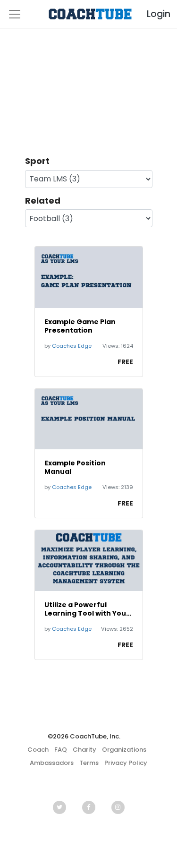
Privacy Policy (125, 762)
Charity (84, 749)
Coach (38, 749)
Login (150, 14)
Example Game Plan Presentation (80, 325)
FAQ (60, 749)
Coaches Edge (72, 346)
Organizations (124, 749)
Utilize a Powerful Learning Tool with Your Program (86, 608)
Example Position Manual (75, 467)
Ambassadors (52, 762)
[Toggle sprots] (15, 14)
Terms (89, 762)
